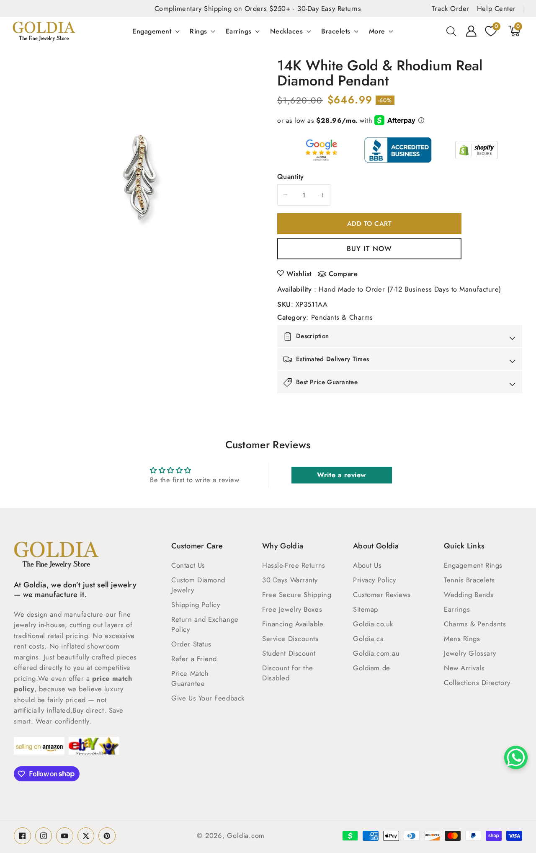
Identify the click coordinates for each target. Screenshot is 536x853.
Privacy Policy (374, 580)
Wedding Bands (468, 594)
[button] (451, 31)
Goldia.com (246, 835)
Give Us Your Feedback (208, 698)
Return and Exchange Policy (204, 624)
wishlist (299, 273)
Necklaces (286, 31)
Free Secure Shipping (296, 594)
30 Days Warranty (290, 580)
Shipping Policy (195, 605)
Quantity (290, 176)
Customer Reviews (382, 594)
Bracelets (335, 31)
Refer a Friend (194, 659)
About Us (367, 565)
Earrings (239, 31)
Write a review (341, 475)
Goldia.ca (368, 638)
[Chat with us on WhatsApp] (516, 757)
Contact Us (188, 565)
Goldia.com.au (376, 653)
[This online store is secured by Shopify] (476, 150)
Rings (198, 31)
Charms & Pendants (475, 624)
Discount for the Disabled (287, 673)
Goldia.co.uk (373, 624)
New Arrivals (464, 668)
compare (343, 274)
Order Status (191, 644)
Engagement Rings (473, 565)
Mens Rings (462, 638)
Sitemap (365, 609)
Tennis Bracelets (469, 580)
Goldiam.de (371, 668)
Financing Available (292, 624)
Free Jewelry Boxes (292, 609)
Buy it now (369, 248)
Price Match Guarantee (190, 678)
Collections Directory (477, 682)
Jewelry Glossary (470, 653)
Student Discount (289, 653)
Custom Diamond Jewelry (198, 585)
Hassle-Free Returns (293, 565)
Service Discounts (290, 638)
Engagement (151, 31)
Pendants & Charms (342, 317)
